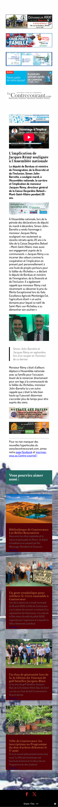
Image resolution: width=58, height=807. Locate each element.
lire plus (13, 550)
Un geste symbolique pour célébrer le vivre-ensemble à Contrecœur (29, 596)
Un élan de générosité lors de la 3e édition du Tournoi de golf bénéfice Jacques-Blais (28, 677)
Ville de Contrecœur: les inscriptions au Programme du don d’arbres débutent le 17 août (28, 746)
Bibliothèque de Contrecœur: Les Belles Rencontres (29, 531)
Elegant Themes (26, 799)
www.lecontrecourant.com (24, 448)
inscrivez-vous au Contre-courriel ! (28, 453)
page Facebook (24, 452)
